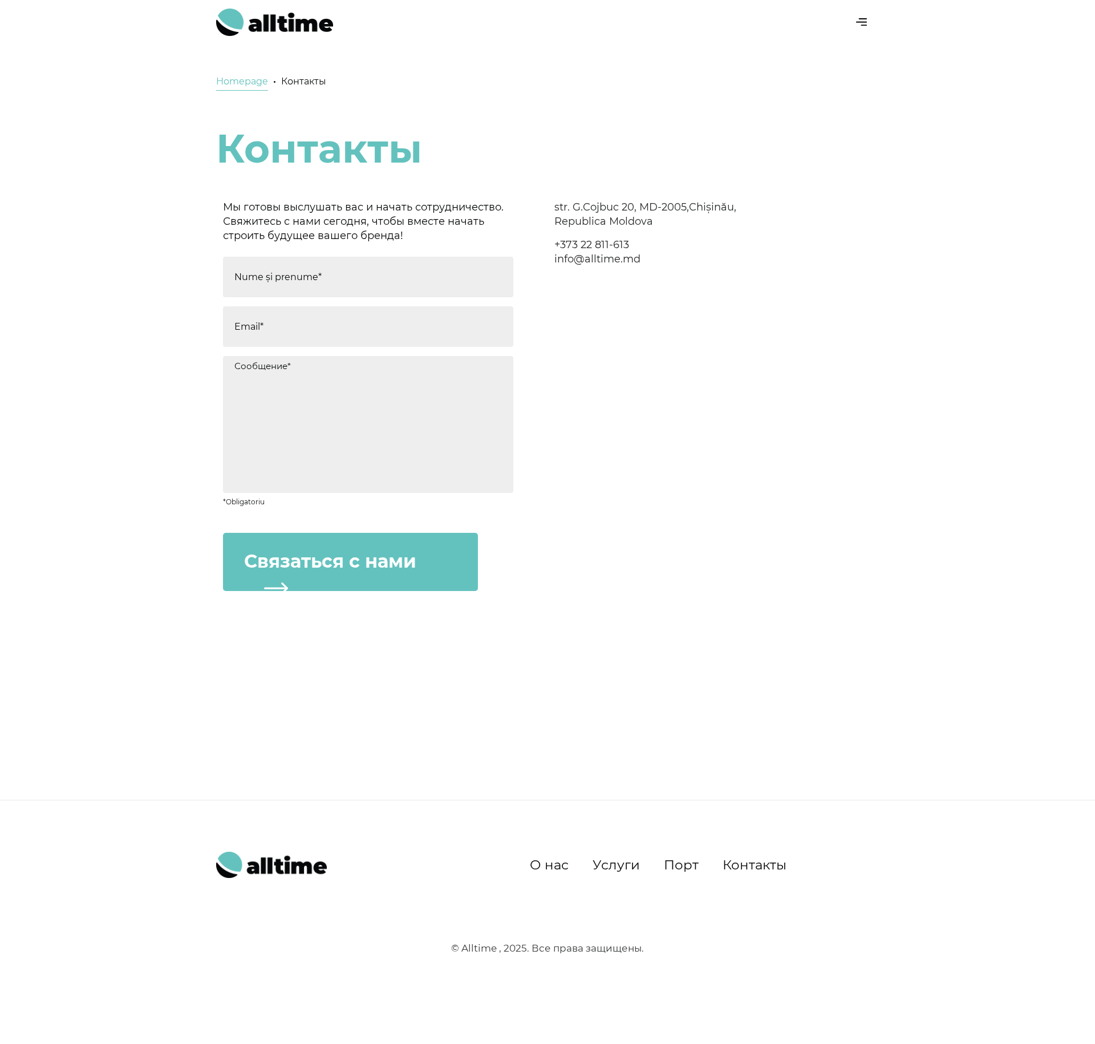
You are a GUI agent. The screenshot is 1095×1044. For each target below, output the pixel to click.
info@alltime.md (597, 259)
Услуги (616, 865)
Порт (681, 865)
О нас (549, 865)
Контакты (754, 865)
